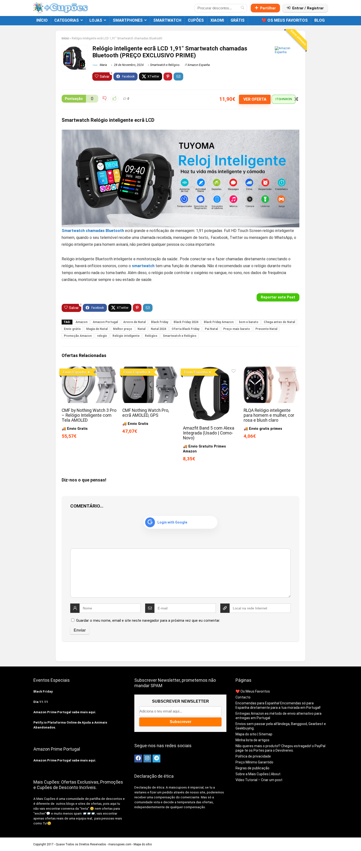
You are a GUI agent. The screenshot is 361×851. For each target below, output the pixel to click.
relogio (102, 336)
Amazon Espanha (199, 65)
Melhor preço (122, 329)
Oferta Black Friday (185, 329)
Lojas (95, 20)
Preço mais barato (236, 329)
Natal (141, 329)
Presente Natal (266, 329)
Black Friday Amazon (219, 322)
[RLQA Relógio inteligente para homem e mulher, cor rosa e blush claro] (271, 370)
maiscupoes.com (119, 844)
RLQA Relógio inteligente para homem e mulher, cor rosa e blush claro (269, 415)
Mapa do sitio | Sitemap (254, 734)
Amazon (81, 322)
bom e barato (248, 322)
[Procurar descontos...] (242, 8)
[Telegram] (156, 758)
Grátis (238, 20)
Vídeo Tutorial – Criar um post (259, 780)
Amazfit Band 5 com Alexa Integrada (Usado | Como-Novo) (208, 433)
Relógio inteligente (125, 336)
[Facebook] (138, 758)
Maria (103, 65)
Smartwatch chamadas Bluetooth (93, 230)
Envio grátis (72, 329)
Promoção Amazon (78, 336)
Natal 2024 (158, 329)
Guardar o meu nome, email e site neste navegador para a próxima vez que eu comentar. (148, 620)
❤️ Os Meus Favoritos (285, 20)
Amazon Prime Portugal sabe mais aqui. (64, 712)
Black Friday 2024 (186, 322)
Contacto (243, 697)
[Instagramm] (147, 758)
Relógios (151, 336)
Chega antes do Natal (279, 322)
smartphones (128, 20)
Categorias (66, 20)
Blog (319, 20)
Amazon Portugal (105, 322)
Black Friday (159, 322)
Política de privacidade (253, 756)
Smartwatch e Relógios (165, 65)
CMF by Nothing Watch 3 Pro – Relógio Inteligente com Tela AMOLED (89, 415)
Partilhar (268, 8)
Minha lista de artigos (252, 740)
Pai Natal (211, 329)
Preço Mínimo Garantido (254, 762)
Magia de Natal (97, 329)
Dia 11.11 (40, 702)
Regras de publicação (252, 768)
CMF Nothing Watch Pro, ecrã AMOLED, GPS (145, 413)
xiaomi (217, 20)
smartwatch (167, 20)
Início (42, 20)
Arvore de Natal (134, 322)
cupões (196, 20)
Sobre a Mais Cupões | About (258, 774)
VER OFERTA (254, 99)
